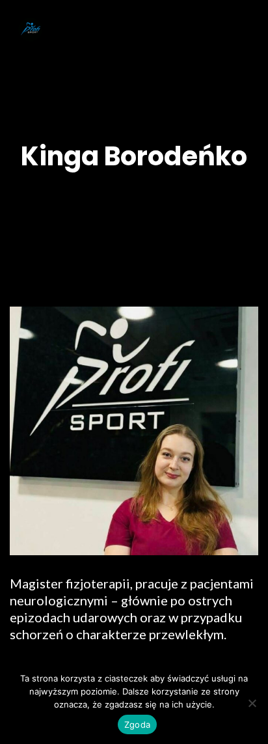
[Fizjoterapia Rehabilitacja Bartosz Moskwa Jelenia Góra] (31, 27)
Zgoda (137, 724)
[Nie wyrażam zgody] (251, 703)
